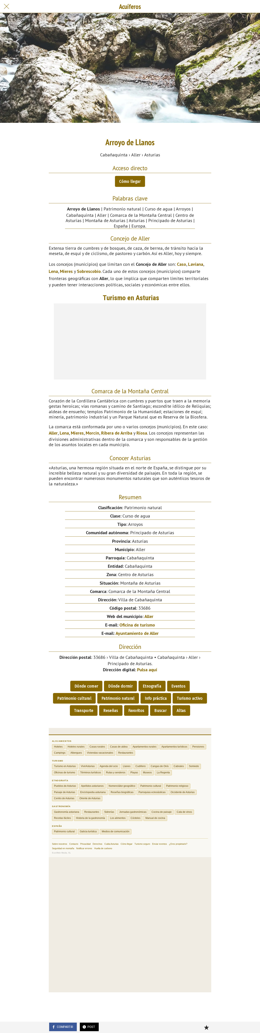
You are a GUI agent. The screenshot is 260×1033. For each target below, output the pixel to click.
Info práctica (156, 698)
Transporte (83, 710)
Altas (181, 710)
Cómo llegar (130, 181)
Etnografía (152, 686)
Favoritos (136, 710)
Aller (53, 433)
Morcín (92, 433)
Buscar (160, 710)
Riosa (141, 433)
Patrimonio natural (118, 698)
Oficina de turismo (137, 625)
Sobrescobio (89, 271)
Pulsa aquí (147, 669)
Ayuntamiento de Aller (137, 633)
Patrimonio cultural (74, 698)
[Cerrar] (6, 6)
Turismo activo (190, 698)
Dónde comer (86, 686)
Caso (181, 264)
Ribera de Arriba (116, 433)
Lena (53, 271)
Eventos (178, 686)
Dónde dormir (120, 686)
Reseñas (110, 710)
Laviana (195, 264)
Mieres (66, 271)
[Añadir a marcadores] (206, 1027)
